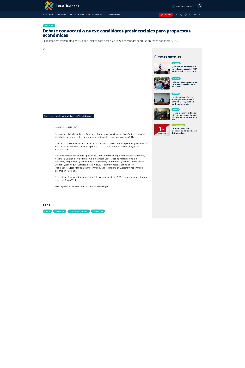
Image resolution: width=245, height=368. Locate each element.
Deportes (61, 14)
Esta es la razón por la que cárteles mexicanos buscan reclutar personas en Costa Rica (177, 114)
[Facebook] (176, 14)
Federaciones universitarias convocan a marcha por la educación (177, 83)
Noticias (49, 14)
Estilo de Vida (77, 14)
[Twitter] (181, 14)
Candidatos (60, 211)
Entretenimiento (96, 14)
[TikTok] (200, 15)
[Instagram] (185, 14)
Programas (114, 14)
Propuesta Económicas (78, 211)
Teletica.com (98, 211)
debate (47, 211)
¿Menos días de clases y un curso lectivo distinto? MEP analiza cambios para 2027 (177, 68)
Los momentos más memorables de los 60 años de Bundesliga (177, 130)
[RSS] (195, 14)
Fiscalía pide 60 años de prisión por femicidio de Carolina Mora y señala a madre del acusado (177, 99)
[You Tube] (190, 14)
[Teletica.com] (62, 5)
